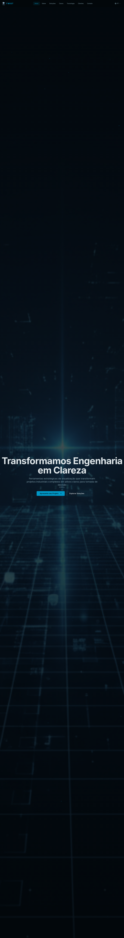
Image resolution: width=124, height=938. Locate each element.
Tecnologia (70, 3)
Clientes (81, 3)
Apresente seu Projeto (49, 493)
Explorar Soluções (76, 493)
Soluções (52, 3)
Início (36, 3)
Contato (90, 3)
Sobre (44, 3)
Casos (61, 3)
